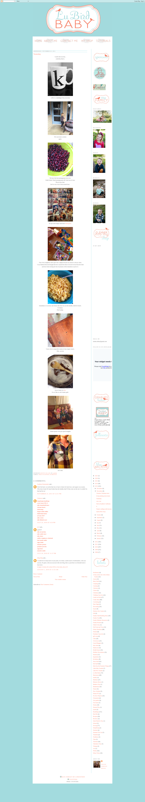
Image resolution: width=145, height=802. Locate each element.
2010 (96, 547)
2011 (96, 544)
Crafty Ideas (96, 599)
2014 (96, 483)
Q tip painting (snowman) (103, 496)
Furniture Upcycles (98, 634)
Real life (95, 714)
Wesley (95, 750)
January (99, 538)
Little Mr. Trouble (97, 670)
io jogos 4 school (41, 567)
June (98, 525)
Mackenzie (96, 675)
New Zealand (96, 691)
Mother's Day (96, 684)
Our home (95, 702)
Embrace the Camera (98, 611)
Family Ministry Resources (100, 620)
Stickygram (68, 223)
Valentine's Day (97, 744)
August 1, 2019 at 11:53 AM (47, 569)
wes (94, 748)
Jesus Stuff (96, 661)
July (98, 522)
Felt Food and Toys (98, 627)
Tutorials (95, 741)
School (95, 723)
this (65, 390)
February (99, 536)
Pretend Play (96, 707)
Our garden (96, 700)
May (98, 528)
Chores (95, 590)
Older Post (84, 576)
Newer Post (36, 576)
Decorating (96, 606)
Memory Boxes (97, 682)
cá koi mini (59, 567)
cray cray (98, 501)
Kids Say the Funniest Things (101, 666)
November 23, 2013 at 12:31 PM (49, 493)
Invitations (96, 659)
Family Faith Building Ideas (100, 615)
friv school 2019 (51, 567)
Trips (94, 739)
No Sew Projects (97, 695)
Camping (95, 583)
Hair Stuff (95, 645)
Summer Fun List (97, 732)
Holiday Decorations (98, 652)
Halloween (96, 647)
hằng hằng (40, 558)
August (99, 520)
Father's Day (96, 625)
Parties (95, 705)
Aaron (94, 579)
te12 (38, 527)
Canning (95, 586)
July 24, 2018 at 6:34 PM (46, 522)
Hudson (95, 654)
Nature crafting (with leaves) (103, 509)
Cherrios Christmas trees (102, 493)
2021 (96, 475)
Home (60, 576)
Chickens (95, 588)
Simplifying (96, 728)
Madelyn (95, 679)
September (100, 517)
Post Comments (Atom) (47, 584)
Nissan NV (96, 693)
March (98, 533)
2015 (96, 481)
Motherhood (96, 686)
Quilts (94, 709)
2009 (96, 549)
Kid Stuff (95, 663)
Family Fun (96, 618)
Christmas (95, 593)
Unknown (40, 498)
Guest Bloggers (97, 643)
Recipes (95, 716)
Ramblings (53, 474)
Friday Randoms (44, 474)
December (99, 488)
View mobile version (60, 579)
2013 (96, 486)
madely (95, 677)
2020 (96, 478)
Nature (95, 689)
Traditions (95, 737)
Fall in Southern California (103, 504)
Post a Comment (37, 574)
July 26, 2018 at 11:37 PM (46, 553)
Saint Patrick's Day (98, 721)
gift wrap (95, 636)
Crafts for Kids (97, 597)
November (100, 491)
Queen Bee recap (100, 511)
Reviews (95, 718)
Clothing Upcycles (98, 595)
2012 (96, 541)
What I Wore (96, 753)
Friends (95, 631)
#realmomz (96, 572)
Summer (95, 730)
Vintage (95, 746)
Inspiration (96, 657)
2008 (96, 552)
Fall (94, 613)
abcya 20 (65, 567)
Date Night (96, 604)
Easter (94, 609)
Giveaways (96, 641)
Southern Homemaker (43, 484)
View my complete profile (104, 766)
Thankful (95, 734)
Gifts (94, 638)
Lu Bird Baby (96, 673)
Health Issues (96, 650)
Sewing (95, 725)
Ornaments (96, 698)
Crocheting (96, 602)
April (98, 530)
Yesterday (99, 498)
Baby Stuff (96, 581)
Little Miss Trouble (98, 668)
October (99, 515)
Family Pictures (97, 622)
